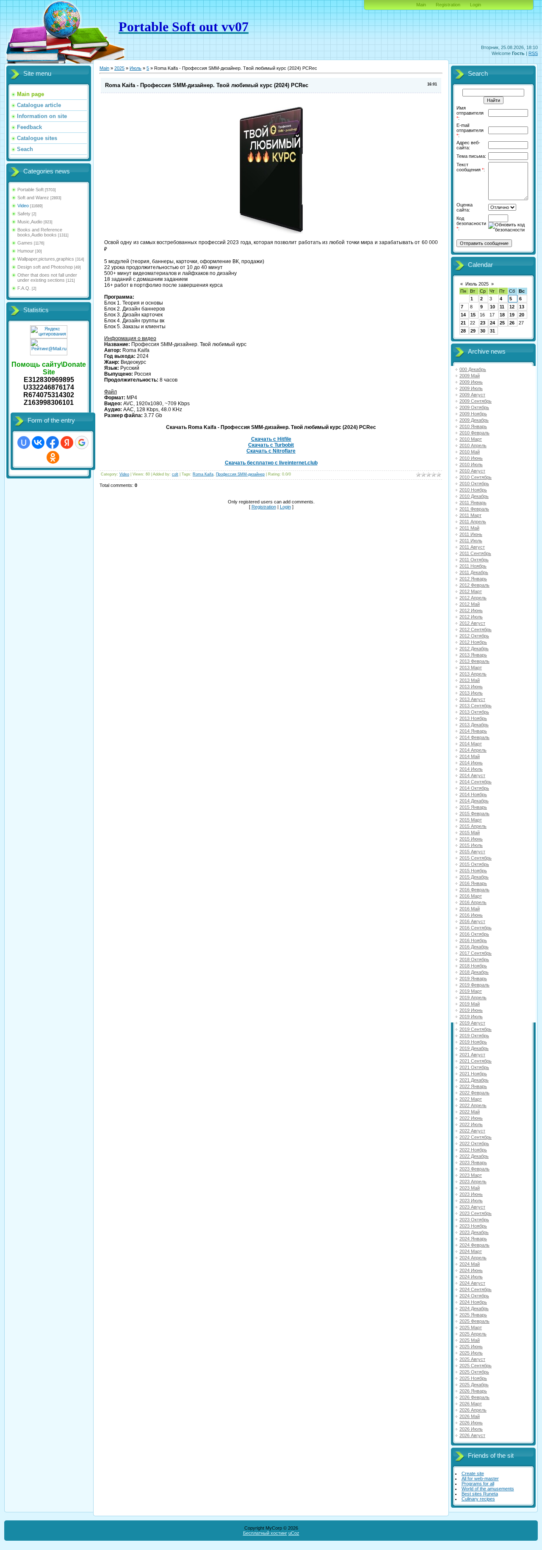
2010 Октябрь (474, 483)
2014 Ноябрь (473, 794)
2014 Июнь (471, 762)
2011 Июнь (470, 534)
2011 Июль (470, 540)
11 (502, 306)
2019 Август (472, 1022)
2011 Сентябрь (475, 553)
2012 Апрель (473, 597)
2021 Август (472, 1054)
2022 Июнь (471, 1118)
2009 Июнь (471, 382)
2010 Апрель (473, 445)
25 (502, 322)
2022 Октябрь (474, 1143)
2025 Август (472, 1359)
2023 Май (469, 1187)
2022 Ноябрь (473, 1149)
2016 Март (470, 896)
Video (23, 205)
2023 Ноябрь (473, 1225)
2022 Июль (471, 1124)
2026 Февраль (474, 1397)
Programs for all (478, 1483)
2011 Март (470, 515)
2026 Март (470, 1403)
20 (521, 314)
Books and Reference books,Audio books (39, 232)
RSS (533, 53)
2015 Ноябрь (473, 870)
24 (492, 322)
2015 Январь (473, 807)
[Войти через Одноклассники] (53, 457)
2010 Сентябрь (475, 477)
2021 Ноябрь (473, 1073)
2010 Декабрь (474, 496)
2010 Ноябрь (473, 489)
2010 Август (472, 470)
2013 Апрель (473, 673)
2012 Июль (471, 616)
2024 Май (469, 1264)
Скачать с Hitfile (271, 439)
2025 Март (470, 1327)
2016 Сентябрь (475, 927)
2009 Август (472, 394)
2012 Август (472, 623)
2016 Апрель (473, 902)
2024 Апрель (473, 1257)
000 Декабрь (472, 369)
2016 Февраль (474, 889)
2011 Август (472, 547)
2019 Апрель (473, 997)
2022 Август (472, 1130)
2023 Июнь (471, 1194)
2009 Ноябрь (473, 413)
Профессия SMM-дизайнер (240, 474)
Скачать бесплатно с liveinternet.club (271, 463)
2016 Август (472, 921)
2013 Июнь (471, 686)
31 (492, 330)
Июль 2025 (477, 283)
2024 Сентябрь (475, 1289)
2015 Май (469, 832)
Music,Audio (29, 221)
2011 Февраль (474, 508)
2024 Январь (473, 1238)
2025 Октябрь (474, 1371)
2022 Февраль (474, 1092)
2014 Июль (471, 769)
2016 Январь (473, 883)
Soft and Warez (33, 197)
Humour (25, 250)
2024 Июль (471, 1276)
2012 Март (470, 591)
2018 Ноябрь (473, 965)
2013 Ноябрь (473, 718)
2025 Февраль (474, 1321)
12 (511, 306)
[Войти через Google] (81, 442)
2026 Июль (471, 1429)
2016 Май (469, 908)
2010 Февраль (474, 432)
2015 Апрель (473, 826)
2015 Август (472, 851)
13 (521, 306)
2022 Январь (473, 1086)
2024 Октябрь (474, 1295)
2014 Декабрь (474, 800)
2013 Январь (473, 654)
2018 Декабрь (474, 972)
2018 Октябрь (474, 959)
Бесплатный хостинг (265, 1533)
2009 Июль (471, 388)
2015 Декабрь (474, 876)
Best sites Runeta (480, 1493)
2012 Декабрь (474, 648)
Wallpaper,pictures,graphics (45, 258)
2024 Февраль (474, 1245)
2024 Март (470, 1251)
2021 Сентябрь (475, 1061)
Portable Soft (30, 189)
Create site (473, 1473)
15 (473, 314)
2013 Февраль (474, 661)
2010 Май (469, 451)
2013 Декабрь (474, 724)
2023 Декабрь (474, 1232)
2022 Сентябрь (475, 1137)
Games (25, 242)
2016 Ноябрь (473, 940)
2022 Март (470, 1099)
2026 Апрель (473, 1410)
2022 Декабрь (474, 1156)
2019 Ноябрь (473, 1041)
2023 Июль (471, 1200)
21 (463, 322)
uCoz (293, 1533)
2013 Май (469, 680)
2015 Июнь (471, 838)
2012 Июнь (471, 610)
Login (475, 4)
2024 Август (472, 1283)
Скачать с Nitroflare (271, 451)
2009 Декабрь (474, 420)
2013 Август (472, 699)
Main (421, 4)
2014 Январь (473, 731)
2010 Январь (473, 426)
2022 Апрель (473, 1105)
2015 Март (470, 819)
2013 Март (470, 667)
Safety (23, 213)
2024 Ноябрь (473, 1302)
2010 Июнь (471, 458)
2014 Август (472, 775)
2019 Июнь (471, 1010)
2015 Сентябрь (475, 857)
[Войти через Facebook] (52, 442)
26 (511, 322)
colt (175, 474)
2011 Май (469, 527)
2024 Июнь (471, 1270)
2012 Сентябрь (475, 629)
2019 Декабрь (474, 1048)
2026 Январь (473, 1390)
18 (502, 314)
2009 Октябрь (474, 407)
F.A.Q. (23, 288)
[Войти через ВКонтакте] (38, 442)
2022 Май (469, 1111)
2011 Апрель (472, 521)
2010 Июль (471, 464)
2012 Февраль (474, 585)
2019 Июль (471, 1016)
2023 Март (470, 1175)
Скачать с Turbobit (271, 445)
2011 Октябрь (474, 559)
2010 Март (470, 439)
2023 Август (472, 1206)
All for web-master (480, 1478)
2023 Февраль (474, 1168)
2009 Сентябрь (475, 401)
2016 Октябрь (474, 934)
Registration (448, 4)
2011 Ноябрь (473, 566)
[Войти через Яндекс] (67, 442)
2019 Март (470, 991)
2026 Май (469, 1416)
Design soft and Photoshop (45, 266)
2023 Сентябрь (475, 1213)
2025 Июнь (471, 1346)
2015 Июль (471, 845)
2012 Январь (473, 578)
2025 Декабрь (474, 1384)
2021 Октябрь (474, 1067)
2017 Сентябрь (475, 953)
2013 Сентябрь (475, 705)
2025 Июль (471, 1352)
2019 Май (469, 1003)
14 (463, 314)
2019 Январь (473, 978)
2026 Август (472, 1435)
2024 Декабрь (474, 1308)
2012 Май (469, 604)
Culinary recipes (478, 1498)
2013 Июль (471, 692)
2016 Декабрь (474, 946)
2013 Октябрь (474, 712)
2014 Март (470, 743)
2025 (119, 68)
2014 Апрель (473, 750)
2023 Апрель (473, 1181)
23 (482, 322)
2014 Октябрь (474, 788)
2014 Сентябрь (475, 781)
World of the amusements (488, 1488)
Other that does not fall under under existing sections (47, 277)
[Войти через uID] (23, 442)
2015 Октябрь (474, 864)
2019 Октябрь (474, 1035)
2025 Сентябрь (475, 1365)
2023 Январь (473, 1162)
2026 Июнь (471, 1422)
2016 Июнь (471, 915)
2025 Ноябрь (473, 1378)
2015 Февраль (474, 813)
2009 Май (469, 375)
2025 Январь (473, 1314)
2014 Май (469, 756)
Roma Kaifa (203, 474)
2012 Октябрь (474, 635)
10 (492, 306)
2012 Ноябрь (473, 642)
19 (511, 314)
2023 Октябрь (474, 1219)
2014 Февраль (474, 737)
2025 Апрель (473, 1333)
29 (473, 330)
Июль (135, 68)
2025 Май (469, 1340)
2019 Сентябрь (475, 1029)
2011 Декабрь (473, 572)
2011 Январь (473, 502)
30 (482, 330)
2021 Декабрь (474, 1080)
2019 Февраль (474, 984)
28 (463, 330)
